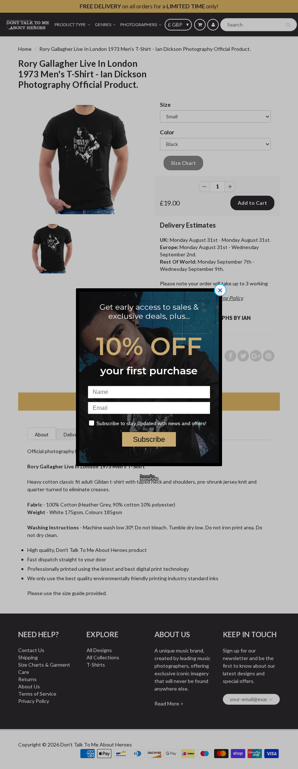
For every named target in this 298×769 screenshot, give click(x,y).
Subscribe (149, 439)
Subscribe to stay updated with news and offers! (151, 423)
